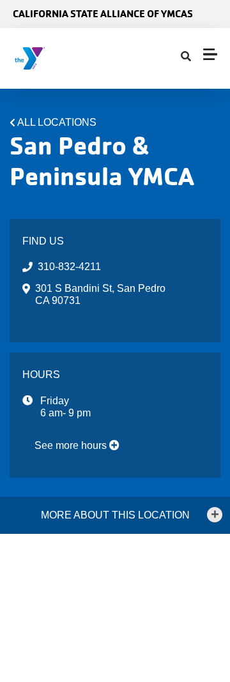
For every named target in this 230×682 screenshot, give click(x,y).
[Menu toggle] (210, 54)
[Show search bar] (186, 57)
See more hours (71, 445)
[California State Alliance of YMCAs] (86, 58)
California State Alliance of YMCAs (103, 14)
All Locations (56, 122)
